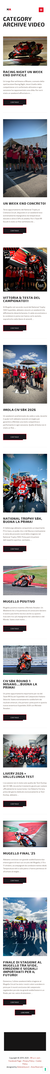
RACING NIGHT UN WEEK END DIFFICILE (23, 73)
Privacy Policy (28, 1061)
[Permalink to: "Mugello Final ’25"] (25, 834)
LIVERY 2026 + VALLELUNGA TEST (18, 775)
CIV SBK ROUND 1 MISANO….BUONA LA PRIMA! (20, 684)
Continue (14, 102)
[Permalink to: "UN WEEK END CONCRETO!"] (25, 158)
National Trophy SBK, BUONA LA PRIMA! (22, 520)
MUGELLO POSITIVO (19, 601)
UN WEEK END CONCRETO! (24, 203)
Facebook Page (15, 1061)
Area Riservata (37, 1067)
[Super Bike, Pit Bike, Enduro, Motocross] (9, 9)
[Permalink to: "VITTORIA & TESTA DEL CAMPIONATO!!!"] (25, 269)
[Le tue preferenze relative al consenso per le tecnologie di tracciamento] (45, 1069)
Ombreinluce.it (23, 1067)
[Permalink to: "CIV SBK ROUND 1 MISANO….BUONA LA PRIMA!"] (25, 660)
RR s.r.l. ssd (35, 1058)
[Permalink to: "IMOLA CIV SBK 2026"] (25, 374)
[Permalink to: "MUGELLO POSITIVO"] (25, 580)
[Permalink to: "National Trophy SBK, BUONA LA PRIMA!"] (25, 483)
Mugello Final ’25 (19, 853)
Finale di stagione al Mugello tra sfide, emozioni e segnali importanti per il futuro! (22, 968)
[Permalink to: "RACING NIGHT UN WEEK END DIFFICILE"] (25, 51)
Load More (25, 1012)
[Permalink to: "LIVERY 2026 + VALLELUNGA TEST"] (25, 750)
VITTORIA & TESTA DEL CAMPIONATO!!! (21, 299)
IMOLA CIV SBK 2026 (19, 410)
